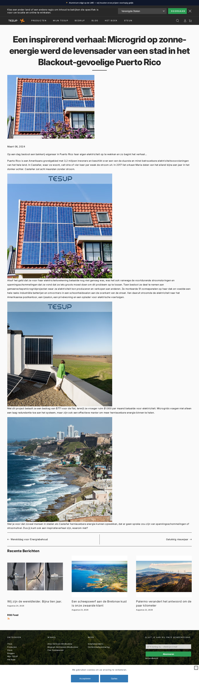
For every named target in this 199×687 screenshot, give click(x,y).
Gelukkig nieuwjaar (177, 539)
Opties (114, 678)
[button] (99, 226)
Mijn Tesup (60, 20)
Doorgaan (178, 11)
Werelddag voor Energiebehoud (29, 539)
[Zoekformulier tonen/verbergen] (177, 21)
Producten (38, 20)
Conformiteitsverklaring (99, 647)
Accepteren (85, 678)
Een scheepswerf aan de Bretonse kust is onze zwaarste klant (99, 603)
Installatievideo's (95, 644)
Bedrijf (80, 20)
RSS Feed (13, 615)
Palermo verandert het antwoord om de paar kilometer (163, 603)
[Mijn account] (185, 21)
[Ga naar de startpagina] (15, 20)
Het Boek (111, 20)
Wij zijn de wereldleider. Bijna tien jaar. (34, 601)
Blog (95, 20)
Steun (128, 20)
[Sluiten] (196, 668)
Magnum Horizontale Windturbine (62, 647)
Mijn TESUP (12, 656)
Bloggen (11, 653)
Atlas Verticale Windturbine (59, 644)
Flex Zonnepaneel (55, 650)
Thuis (9, 644)
